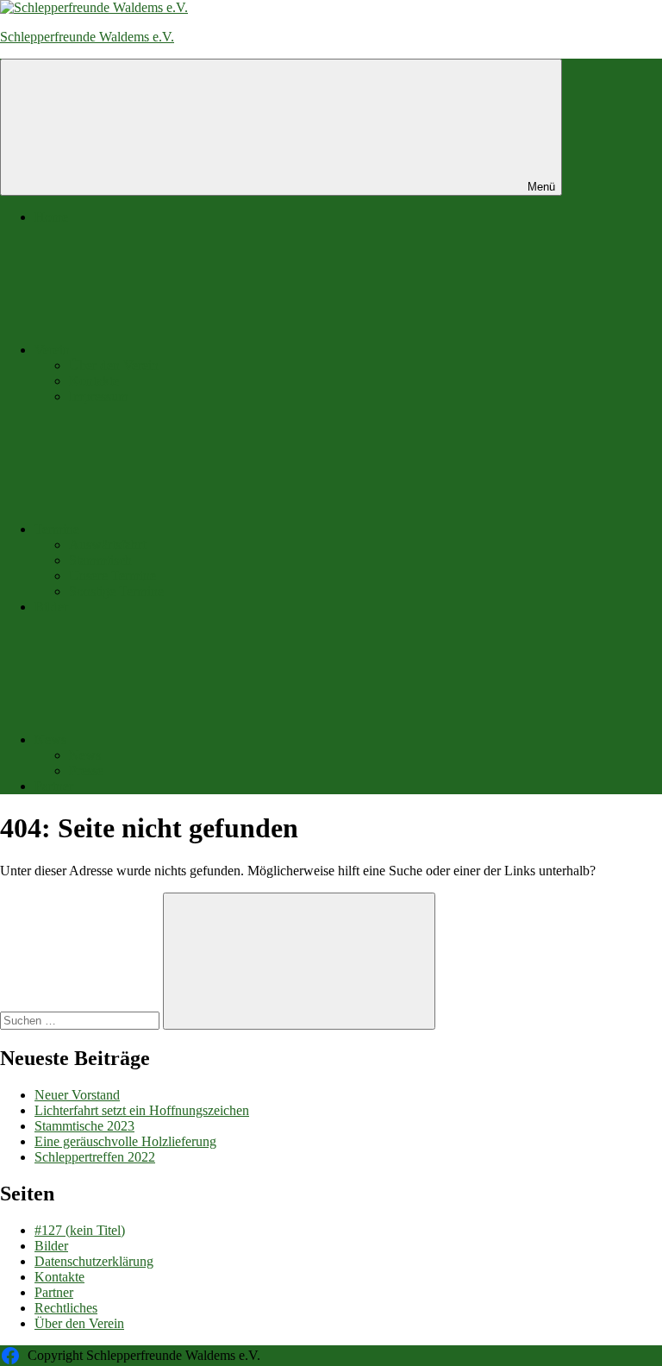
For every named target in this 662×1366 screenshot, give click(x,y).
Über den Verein (114, 365)
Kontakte (94, 380)
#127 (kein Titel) (79, 1230)
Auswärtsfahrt (107, 544)
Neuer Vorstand (77, 1094)
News (50, 739)
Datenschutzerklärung (93, 1261)
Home (51, 217)
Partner (53, 786)
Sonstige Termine (116, 591)
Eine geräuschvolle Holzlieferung (125, 1141)
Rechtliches (65, 1307)
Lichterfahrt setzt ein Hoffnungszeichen (141, 1110)
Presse (86, 770)
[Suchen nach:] (81, 1019)
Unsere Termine (112, 575)
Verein (52, 349)
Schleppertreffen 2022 (94, 1157)
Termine (56, 529)
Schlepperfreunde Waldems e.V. (87, 36)
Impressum (98, 396)
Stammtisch (100, 560)
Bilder (51, 606)
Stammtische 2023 (84, 1125)
